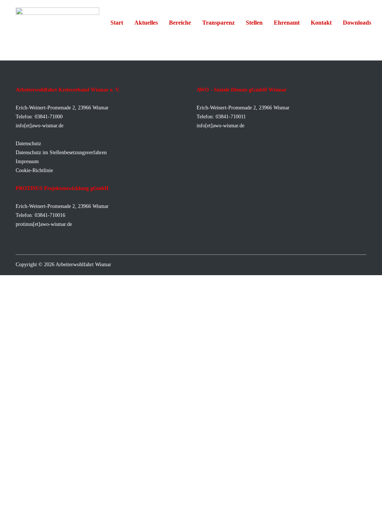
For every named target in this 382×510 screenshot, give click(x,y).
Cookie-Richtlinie (34, 170)
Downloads (357, 22)
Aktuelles (146, 22)
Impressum (27, 161)
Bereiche (180, 22)
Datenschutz (28, 143)
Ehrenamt (287, 22)
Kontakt (321, 22)
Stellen (254, 22)
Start (116, 22)
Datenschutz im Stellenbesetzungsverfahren (61, 152)
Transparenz (218, 22)
